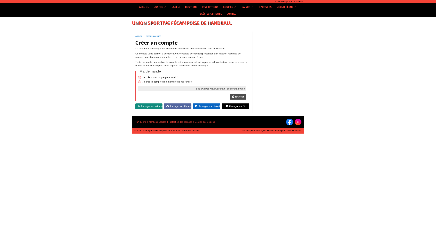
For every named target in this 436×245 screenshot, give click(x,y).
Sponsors (265, 6)
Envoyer (239, 96)
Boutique (191, 6)
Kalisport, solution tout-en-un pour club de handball (277, 130)
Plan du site (140, 122)
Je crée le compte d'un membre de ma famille (167, 81)
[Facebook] (289, 122)
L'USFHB (159, 6)
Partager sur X (237, 106)
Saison (246, 6)
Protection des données (180, 122)
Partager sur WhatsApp (151, 106)
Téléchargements (210, 13)
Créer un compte (295, 2)
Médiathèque (285, 6)
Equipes (228, 6)
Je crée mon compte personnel (159, 77)
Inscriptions (210, 6)
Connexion (280, 2)
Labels (176, 6)
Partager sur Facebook (180, 106)
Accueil (144, 6)
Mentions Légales (157, 122)
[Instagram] (298, 122)
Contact (232, 13)
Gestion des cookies (205, 122)
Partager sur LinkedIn (209, 106)
